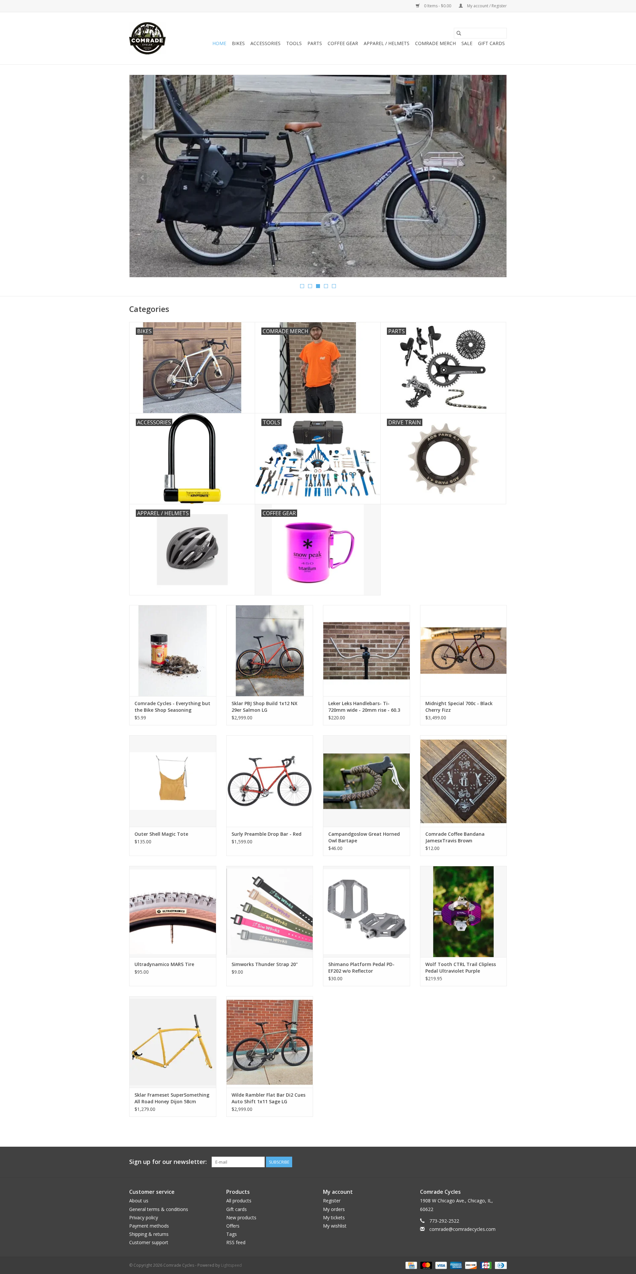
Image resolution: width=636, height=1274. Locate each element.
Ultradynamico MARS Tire (164, 964)
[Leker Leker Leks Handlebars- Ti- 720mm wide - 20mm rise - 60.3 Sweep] (366, 650)
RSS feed (235, 1242)
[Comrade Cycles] (147, 38)
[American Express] (455, 1265)
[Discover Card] (470, 1265)
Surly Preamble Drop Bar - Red (266, 834)
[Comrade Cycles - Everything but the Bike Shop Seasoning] (172, 650)
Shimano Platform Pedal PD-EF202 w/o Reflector (361, 967)
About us (138, 1200)
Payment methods (149, 1226)
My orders (334, 1209)
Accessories (265, 43)
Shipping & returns (149, 1234)
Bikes (238, 43)
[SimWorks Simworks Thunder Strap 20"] (269, 911)
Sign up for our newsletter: (168, 1161)
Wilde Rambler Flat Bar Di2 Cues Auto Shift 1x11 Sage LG (268, 1098)
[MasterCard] (425, 1265)
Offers (232, 1226)
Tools (294, 43)
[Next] (493, 178)
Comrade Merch (435, 43)
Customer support (148, 1242)
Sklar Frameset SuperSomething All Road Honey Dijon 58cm (171, 1098)
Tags (231, 1234)
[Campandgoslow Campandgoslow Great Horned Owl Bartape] (366, 780)
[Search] (459, 33)
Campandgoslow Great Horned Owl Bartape (364, 837)
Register (332, 1200)
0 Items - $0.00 (437, 6)
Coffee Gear (343, 43)
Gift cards (491, 43)
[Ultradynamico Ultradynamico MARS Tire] (172, 911)
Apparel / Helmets (386, 43)
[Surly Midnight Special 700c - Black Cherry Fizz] (463, 650)
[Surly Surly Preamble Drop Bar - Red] (269, 780)
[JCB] (485, 1265)
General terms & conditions (158, 1209)
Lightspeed (231, 1265)
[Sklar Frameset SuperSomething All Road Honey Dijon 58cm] (172, 1041)
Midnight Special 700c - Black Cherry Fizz (459, 706)
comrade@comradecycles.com (462, 1229)
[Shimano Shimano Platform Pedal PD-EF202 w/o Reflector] (366, 911)
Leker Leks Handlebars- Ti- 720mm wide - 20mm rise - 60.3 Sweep (364, 706)
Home (219, 43)
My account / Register (486, 6)
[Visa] (440, 1265)
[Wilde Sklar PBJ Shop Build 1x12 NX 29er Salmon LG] (269, 650)
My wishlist (334, 1226)
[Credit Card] (410, 1265)
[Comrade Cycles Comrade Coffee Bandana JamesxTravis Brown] (463, 780)
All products (238, 1200)
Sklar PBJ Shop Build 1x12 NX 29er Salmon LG (264, 706)
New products (241, 1217)
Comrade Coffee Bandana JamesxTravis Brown (455, 837)
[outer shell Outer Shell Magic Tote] (172, 780)
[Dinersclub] (500, 1265)
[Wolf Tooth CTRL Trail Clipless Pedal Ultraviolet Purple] (463, 911)
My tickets (334, 1217)
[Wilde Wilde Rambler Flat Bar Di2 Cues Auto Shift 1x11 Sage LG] (269, 1041)
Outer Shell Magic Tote (161, 834)
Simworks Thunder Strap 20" (265, 964)
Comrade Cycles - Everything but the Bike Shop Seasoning (172, 706)
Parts (314, 43)
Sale (466, 43)
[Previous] (142, 178)
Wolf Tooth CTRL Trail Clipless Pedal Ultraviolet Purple (460, 967)
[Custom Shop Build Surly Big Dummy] (318, 176)
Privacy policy (143, 1217)
